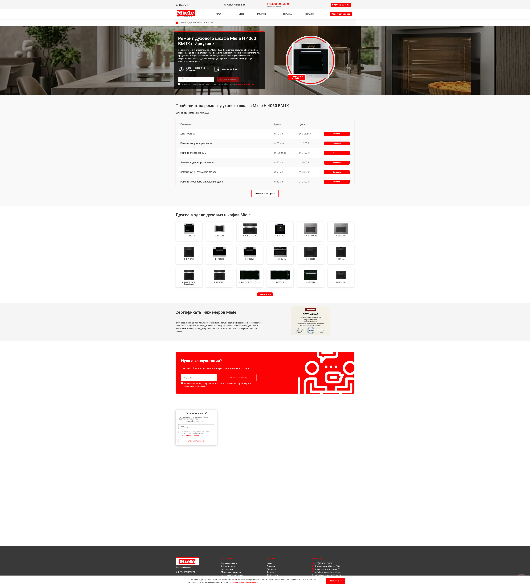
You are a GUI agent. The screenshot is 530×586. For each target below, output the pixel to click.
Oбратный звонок (340, 14)
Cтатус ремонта (341, 5)
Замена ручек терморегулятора (198, 172)
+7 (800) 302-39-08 (278, 3)
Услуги (219, 14)
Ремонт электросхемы (193, 152)
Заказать (337, 134)
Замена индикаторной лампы (197, 162)
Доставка (287, 14)
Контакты (309, 14)
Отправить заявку (227, 79)
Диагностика (187, 133)
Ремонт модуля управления (196, 143)
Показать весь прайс (265, 194)
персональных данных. (245, 84)
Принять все (335, 581)
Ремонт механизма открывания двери (202, 181)
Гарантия (261, 14)
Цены (241, 14)
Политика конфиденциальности (244, 582)
